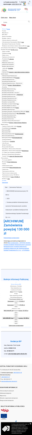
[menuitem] (6, 29)
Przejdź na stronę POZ (11, 2)
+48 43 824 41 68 (16, 4)
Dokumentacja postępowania (11, 238)
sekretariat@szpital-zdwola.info (17, 354)
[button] (30, 1)
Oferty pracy (4, 17)
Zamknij (30, 423)
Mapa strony (12, 17)
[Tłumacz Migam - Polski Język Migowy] (24, 4)
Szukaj (29, 21)
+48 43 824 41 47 (5, 377)
